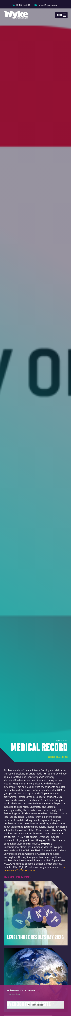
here (18, 994)
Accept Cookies (35, 1004)
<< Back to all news (58, 757)
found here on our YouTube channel (35, 868)
